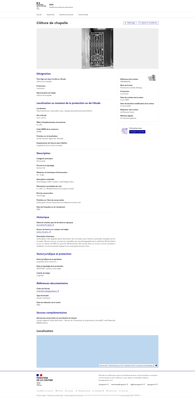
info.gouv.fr (103, 384)
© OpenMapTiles (127, 365)
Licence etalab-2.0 (125, 395)
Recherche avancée (66, 15)
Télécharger (131, 23)
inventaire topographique (47, 291)
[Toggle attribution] (156, 365)
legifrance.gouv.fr (137, 384)
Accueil (39, 15)
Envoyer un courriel (137, 132)
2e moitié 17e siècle (44, 225)
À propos (70, 391)
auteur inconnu (43, 232)
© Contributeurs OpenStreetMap (144, 365)
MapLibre (102, 365)
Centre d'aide (83, 15)
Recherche (50, 15)
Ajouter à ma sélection (149, 23)
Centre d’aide (113, 391)
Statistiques (98, 391)
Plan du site (124, 391)
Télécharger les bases (84, 391)
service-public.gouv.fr (118, 384)
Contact (60, 391)
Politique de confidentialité (55, 395)
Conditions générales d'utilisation (73, 395)
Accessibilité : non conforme (45, 391)
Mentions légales (41, 395)
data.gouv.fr (151, 384)
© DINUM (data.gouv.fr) (114, 365)
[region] (97, 351)
